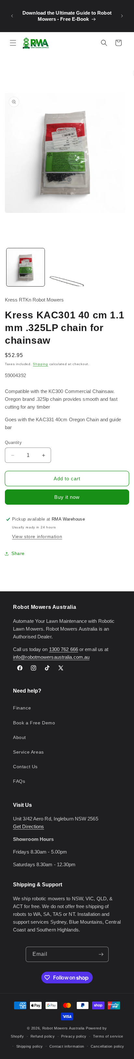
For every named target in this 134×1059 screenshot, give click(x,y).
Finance (22, 707)
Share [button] (18, 553)
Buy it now (67, 497)
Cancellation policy (107, 1046)
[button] (13, 43)
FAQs (19, 781)
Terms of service (108, 1036)
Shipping (40, 364)
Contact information (66, 1046)
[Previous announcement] (12, 16)
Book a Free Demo (34, 722)
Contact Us (25, 766)
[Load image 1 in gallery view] (26, 267)
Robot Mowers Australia (63, 1028)
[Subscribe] (101, 954)
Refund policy (43, 1036)
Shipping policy (29, 1046)
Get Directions (28, 826)
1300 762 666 (63, 649)
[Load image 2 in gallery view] (67, 267)
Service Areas (28, 752)
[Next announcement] (122, 16)
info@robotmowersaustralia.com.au (51, 657)
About (19, 737)
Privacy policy (74, 1036)
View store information (37, 536)
